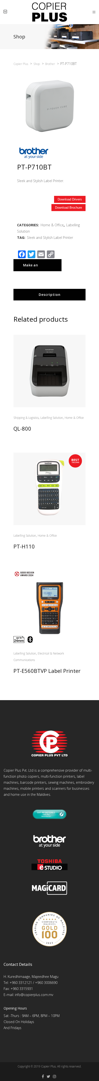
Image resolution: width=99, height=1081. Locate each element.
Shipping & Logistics (26, 418)
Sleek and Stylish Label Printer (50, 237)
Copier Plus (48, 1066)
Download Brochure (68, 207)
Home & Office (52, 225)
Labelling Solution (51, 418)
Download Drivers (70, 199)
